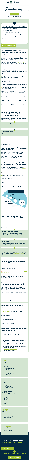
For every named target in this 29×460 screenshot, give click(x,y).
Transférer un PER (7, 394)
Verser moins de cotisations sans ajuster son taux (11, 36)
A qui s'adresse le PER (7, 418)
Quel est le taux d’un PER (8, 372)
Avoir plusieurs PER (7, 367)
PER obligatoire (6, 399)
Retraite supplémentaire (8, 417)
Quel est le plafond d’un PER (9, 373)
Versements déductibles (8, 430)
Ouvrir (4, 361)
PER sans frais (6, 370)
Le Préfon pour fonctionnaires (9, 368)
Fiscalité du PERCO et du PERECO (9, 393)
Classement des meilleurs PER (9, 364)
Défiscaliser (6, 426)
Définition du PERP (7, 397)
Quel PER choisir (6, 369)
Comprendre (7, 381)
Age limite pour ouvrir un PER (9, 366)
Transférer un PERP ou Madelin (9, 396)
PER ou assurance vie (7, 415)
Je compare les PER (14, 14)
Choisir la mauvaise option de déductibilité (9, 28)
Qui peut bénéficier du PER (8, 374)
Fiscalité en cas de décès (8, 391)
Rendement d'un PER (7, 413)
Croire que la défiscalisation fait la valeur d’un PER (11, 32)
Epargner (5, 410)
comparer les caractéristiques (18, 253)
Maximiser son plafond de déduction (10, 349)
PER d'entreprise (7, 398)
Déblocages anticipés (7, 388)
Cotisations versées (7, 431)
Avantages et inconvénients (8, 385)
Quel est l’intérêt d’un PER (8, 387)
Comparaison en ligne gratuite (7, 448)
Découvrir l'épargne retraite (8, 416)
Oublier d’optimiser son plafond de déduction (10, 38)
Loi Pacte (5, 403)
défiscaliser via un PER (22, 62)
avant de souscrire (11, 254)
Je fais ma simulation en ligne (14, 457)
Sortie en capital (6, 392)
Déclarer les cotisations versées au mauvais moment (11, 34)
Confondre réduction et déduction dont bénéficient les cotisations (13, 26)
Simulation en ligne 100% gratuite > (8, 45)
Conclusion (4, 40)
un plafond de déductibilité (6, 311)
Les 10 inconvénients (7, 386)
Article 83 (5, 402)
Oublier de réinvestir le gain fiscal (8, 30)
